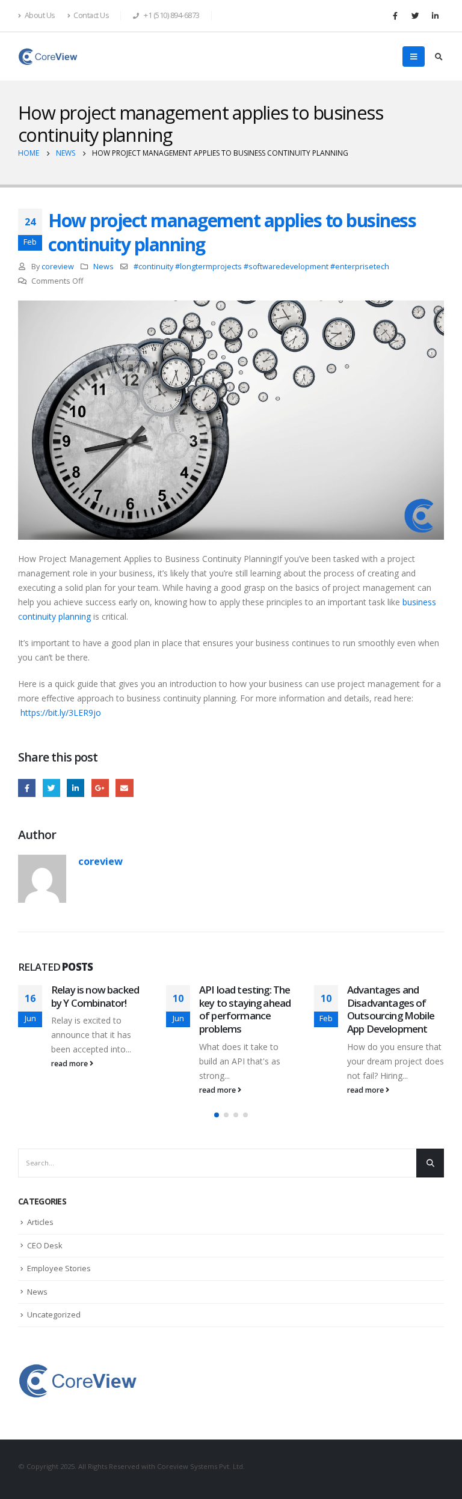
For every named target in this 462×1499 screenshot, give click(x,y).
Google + (100, 787)
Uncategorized (54, 1314)
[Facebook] (395, 15)
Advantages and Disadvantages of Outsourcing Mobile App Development (390, 1009)
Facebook (26, 787)
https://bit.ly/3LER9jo (60, 712)
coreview (58, 266)
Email (124, 787)
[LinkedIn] (435, 15)
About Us (40, 15)
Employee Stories (59, 1268)
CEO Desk (45, 1245)
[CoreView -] (48, 56)
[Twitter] (415, 15)
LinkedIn (75, 787)
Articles (40, 1222)
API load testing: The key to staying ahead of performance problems (245, 1009)
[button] (216, 1115)
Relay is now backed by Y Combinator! (95, 996)
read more (70, 1063)
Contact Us (91, 15)
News (103, 266)
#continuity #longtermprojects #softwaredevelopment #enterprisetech (261, 266)
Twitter (51, 787)
